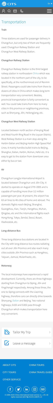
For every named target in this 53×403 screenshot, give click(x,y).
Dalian (16, 300)
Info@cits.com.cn (14, 11)
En (49, 3)
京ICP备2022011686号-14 (32, 397)
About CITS (9, 365)
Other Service (12, 379)
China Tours (36, 365)
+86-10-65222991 (21, 11)
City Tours (9, 372)
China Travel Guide (40, 372)
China (36, 73)
